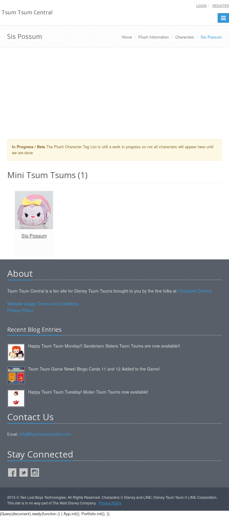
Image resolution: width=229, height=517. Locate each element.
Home (127, 37)
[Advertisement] (114, 95)
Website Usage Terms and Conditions (42, 304)
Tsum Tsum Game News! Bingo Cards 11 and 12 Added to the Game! (94, 369)
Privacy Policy (20, 310)
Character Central (194, 291)
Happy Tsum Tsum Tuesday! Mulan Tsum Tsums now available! (88, 392)
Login (201, 5)
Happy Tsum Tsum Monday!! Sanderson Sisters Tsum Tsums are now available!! (104, 346)
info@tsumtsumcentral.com (45, 434)
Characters (184, 37)
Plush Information (153, 37)
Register (220, 5)
